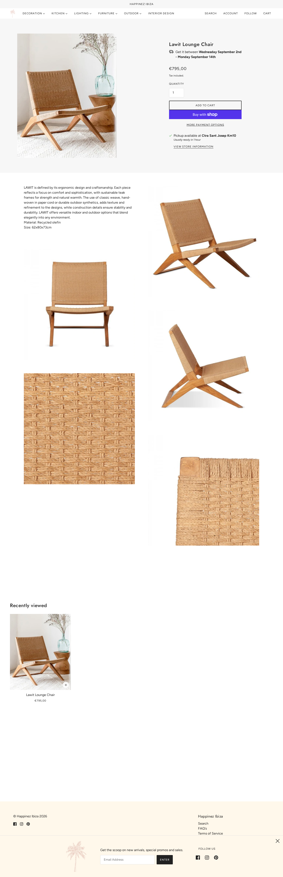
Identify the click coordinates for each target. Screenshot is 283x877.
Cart (267, 13)
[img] (15, 824)
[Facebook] (199, 857)
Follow (250, 13)
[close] (278, 841)
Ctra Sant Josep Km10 (219, 136)
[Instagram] (207, 857)
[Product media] (79, 304)
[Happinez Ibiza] (12, 13)
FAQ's (202, 828)
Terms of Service (210, 833)
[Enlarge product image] (77, 96)
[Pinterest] (215, 857)
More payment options (205, 124)
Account (230, 13)
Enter (164, 859)
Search (211, 13)
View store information (193, 146)
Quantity (176, 83)
